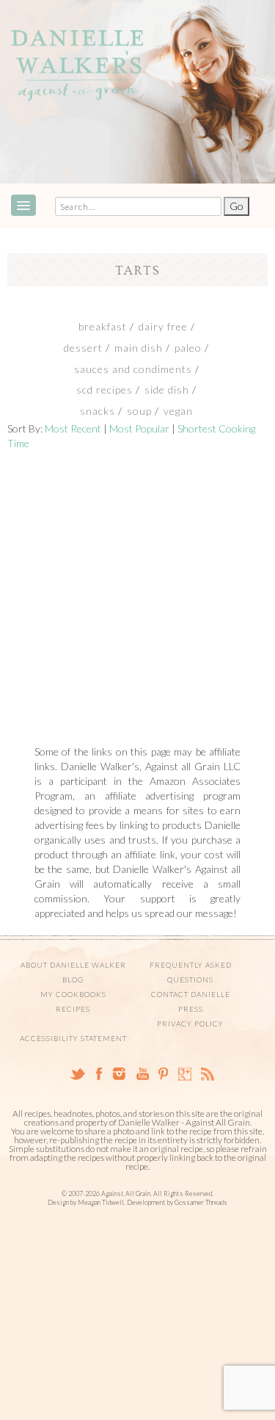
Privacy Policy (190, 1023)
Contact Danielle (190, 994)
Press (190, 1008)
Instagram (118, 1074)
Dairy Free (163, 326)
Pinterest (163, 1074)
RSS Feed (207, 1074)
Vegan (178, 411)
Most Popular (139, 428)
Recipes (73, 1008)
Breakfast (102, 326)
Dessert (83, 347)
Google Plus (184, 1074)
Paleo (188, 347)
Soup (139, 411)
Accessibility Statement (73, 1038)
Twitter (77, 1074)
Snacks (97, 411)
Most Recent (73, 428)
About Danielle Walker (73, 964)
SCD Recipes (104, 389)
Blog (73, 979)
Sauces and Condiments (133, 369)
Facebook (98, 1074)
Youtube (142, 1074)
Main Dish (138, 347)
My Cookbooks (73, 994)
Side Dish (166, 389)
